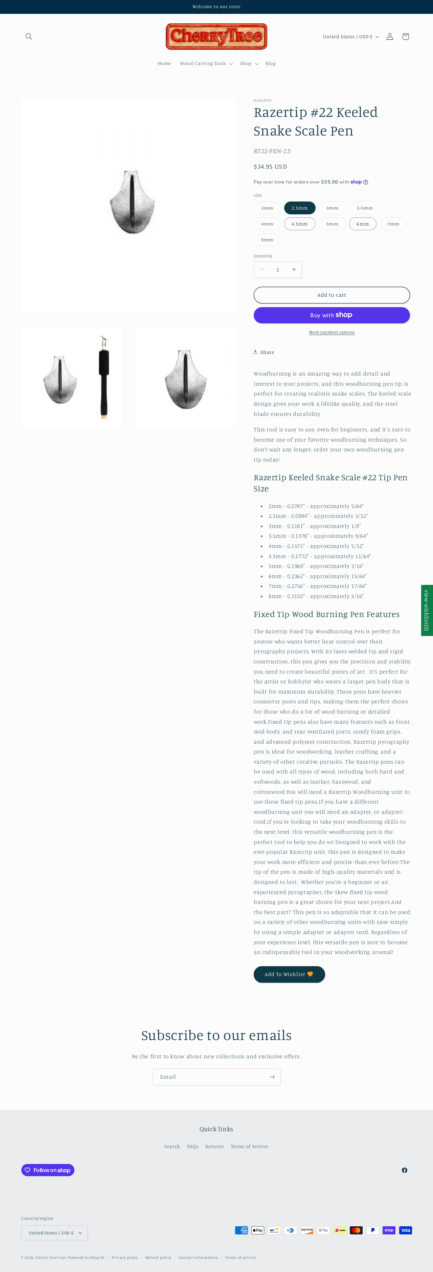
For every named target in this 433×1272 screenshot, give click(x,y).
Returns (214, 1146)
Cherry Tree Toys (50, 1257)
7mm (397, 225)
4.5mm (300, 223)
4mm (271, 225)
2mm (271, 209)
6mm (363, 223)
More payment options (332, 331)
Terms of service (240, 1257)
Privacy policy (125, 1257)
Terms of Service (250, 1146)
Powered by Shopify (86, 1257)
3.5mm (368, 209)
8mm (271, 241)
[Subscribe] (272, 1076)
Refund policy (158, 1257)
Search (172, 1146)
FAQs (193, 1146)
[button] (29, 36)
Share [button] (267, 352)
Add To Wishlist (285, 974)
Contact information (198, 1257)
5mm (336, 225)
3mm (336, 209)
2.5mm (300, 207)
